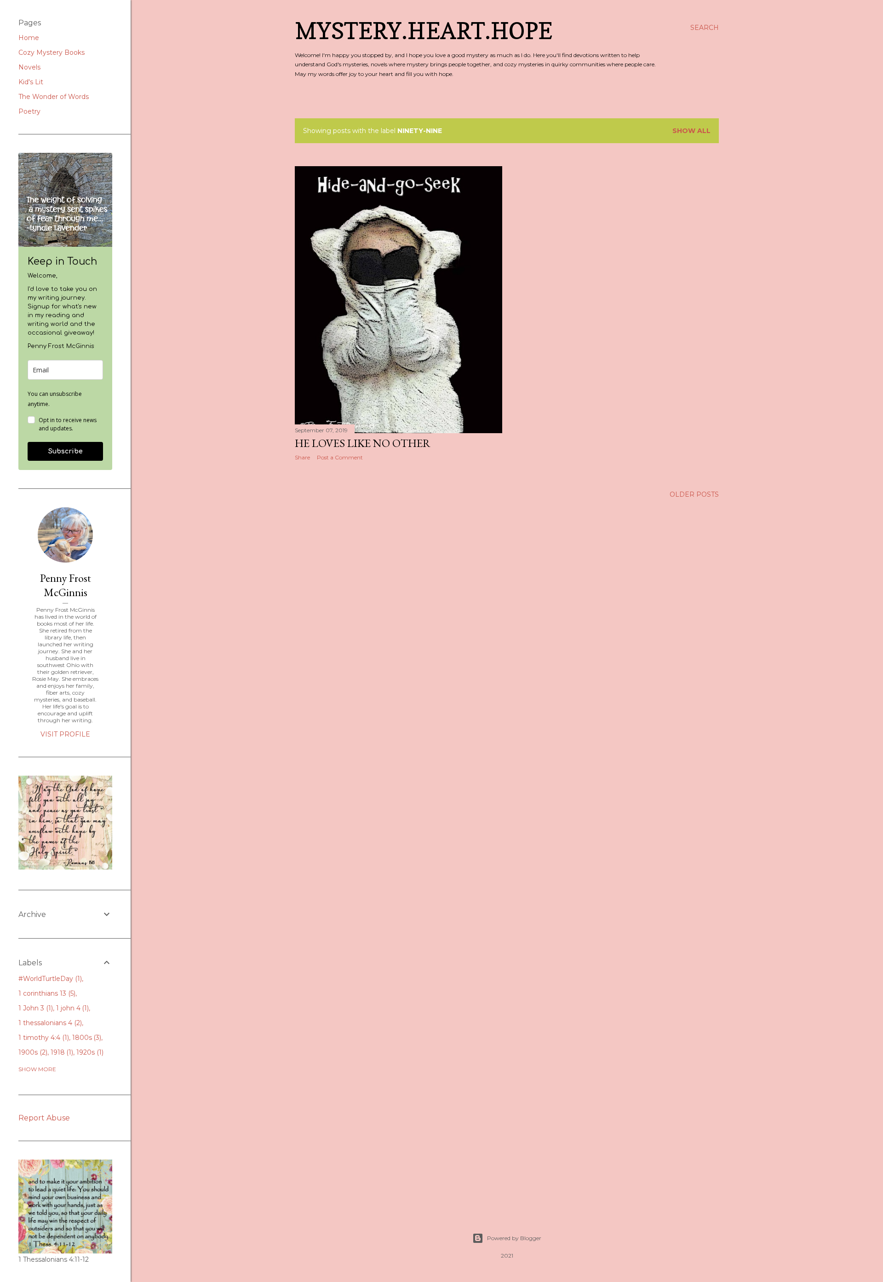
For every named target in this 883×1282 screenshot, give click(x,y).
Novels (29, 67)
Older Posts (694, 494)
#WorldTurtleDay (49, 979)
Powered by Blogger (514, 1238)
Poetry (29, 111)
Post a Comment (340, 457)
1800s (86, 1037)
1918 (61, 1052)
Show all (691, 131)
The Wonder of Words (53, 97)
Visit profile (65, 734)
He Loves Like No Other (362, 443)
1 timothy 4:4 (42, 1037)
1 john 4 (71, 1008)
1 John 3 (34, 1008)
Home (28, 38)
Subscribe (65, 451)
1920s (89, 1052)
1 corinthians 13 (46, 993)
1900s (32, 1052)
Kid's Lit (30, 82)
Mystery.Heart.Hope (423, 31)
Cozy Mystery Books (51, 52)
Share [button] (302, 457)
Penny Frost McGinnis (65, 585)
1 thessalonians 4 (49, 1023)
